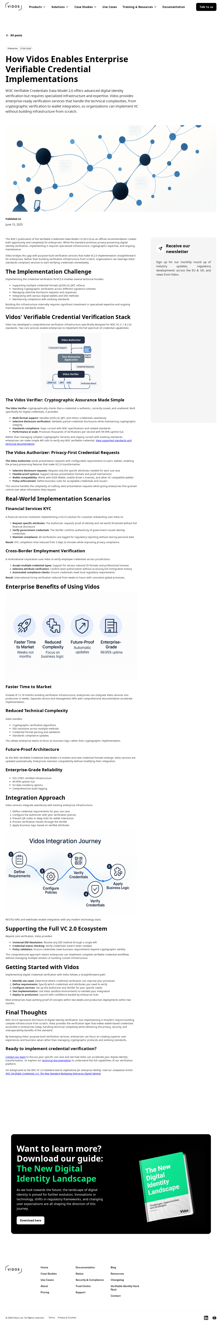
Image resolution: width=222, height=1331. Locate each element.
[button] (37, 7)
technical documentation (56, 1060)
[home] (14, 7)
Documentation (174, 7)
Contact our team (16, 1057)
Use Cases (110, 7)
